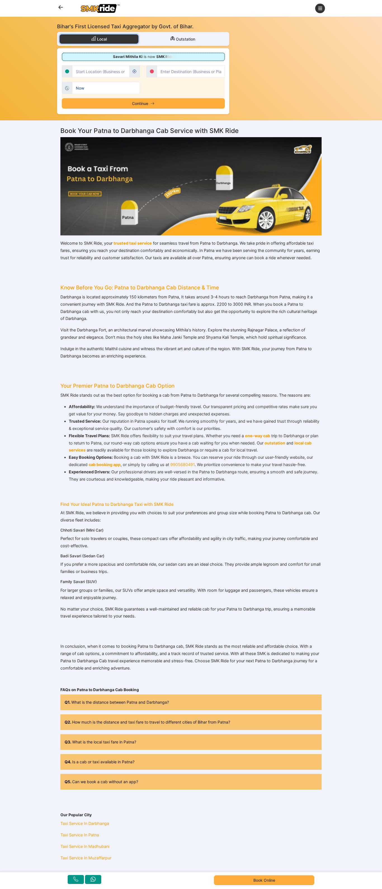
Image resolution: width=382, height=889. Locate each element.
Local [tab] (101, 39)
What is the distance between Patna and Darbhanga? (117, 702)
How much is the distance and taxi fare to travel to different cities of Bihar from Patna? (147, 722)
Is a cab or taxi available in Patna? (100, 761)
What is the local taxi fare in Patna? (100, 742)
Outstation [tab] (185, 39)
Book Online (264, 880)
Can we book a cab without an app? (101, 781)
